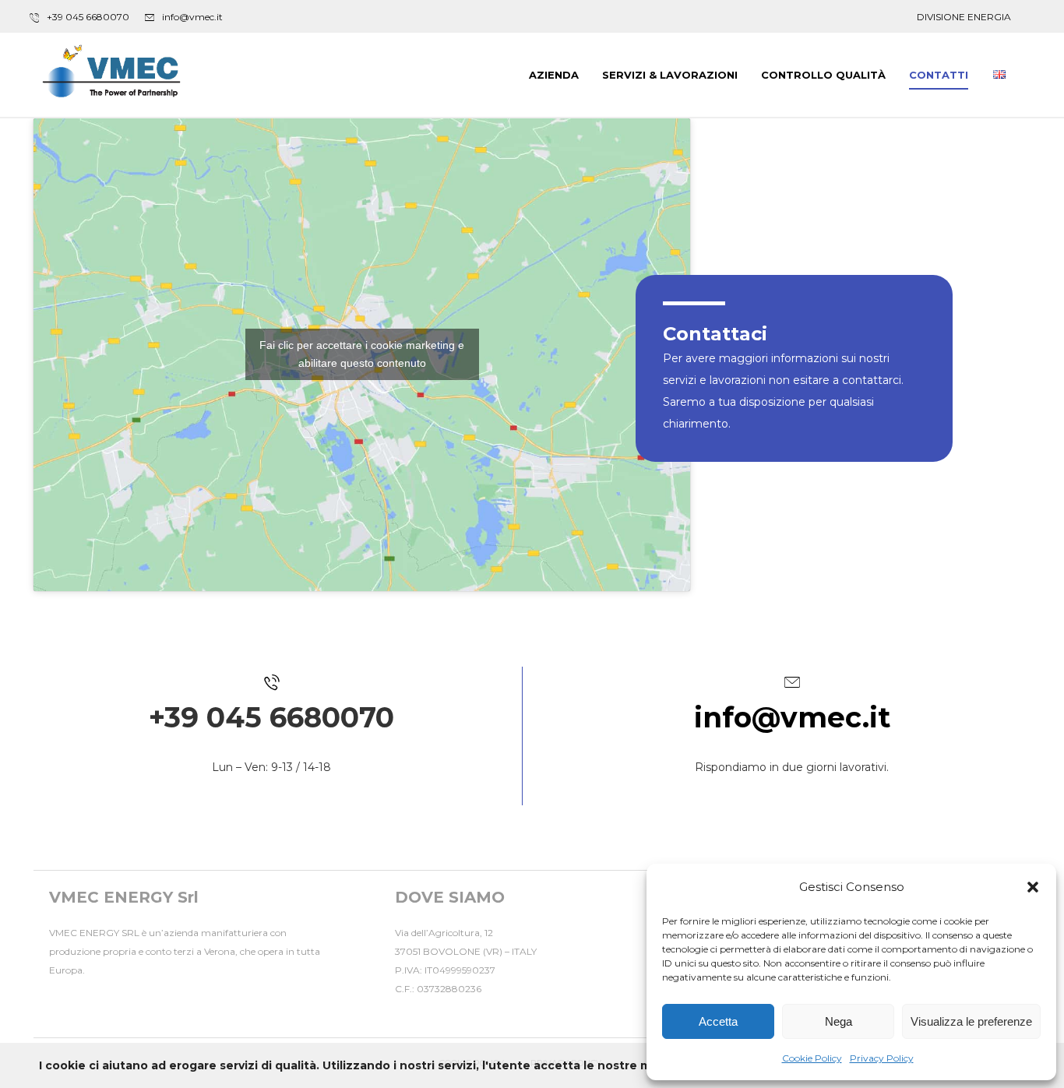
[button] (1033, 887)
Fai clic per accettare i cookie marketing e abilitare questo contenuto (361, 354)
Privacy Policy (882, 1058)
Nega (838, 1021)
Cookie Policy (812, 1058)
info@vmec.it (792, 717)
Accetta (718, 1021)
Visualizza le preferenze (971, 1021)
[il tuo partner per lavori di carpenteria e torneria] (111, 73)
